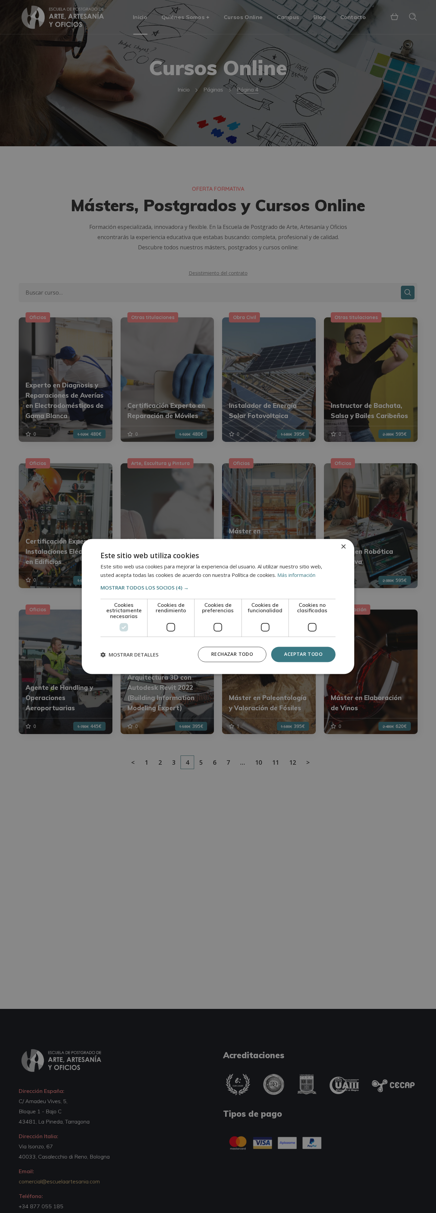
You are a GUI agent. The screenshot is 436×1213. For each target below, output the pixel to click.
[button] (218, 587)
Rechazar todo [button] (232, 654)
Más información (296, 575)
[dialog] (218, 606)
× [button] (343, 546)
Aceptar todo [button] (303, 654)
